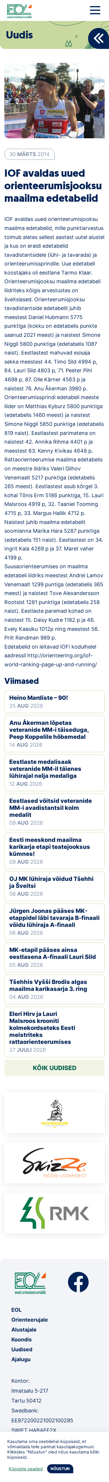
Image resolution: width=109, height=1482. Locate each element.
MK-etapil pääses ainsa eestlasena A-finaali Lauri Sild (52, 953)
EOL (16, 1310)
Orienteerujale (29, 1320)
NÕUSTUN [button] (60, 1468)
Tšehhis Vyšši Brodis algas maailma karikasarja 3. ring (48, 985)
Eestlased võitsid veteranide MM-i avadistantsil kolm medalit (50, 807)
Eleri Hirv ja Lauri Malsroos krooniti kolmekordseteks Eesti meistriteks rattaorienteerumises (42, 1027)
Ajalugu (21, 1359)
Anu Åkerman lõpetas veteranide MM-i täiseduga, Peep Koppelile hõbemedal (49, 729)
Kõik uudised (54, 1068)
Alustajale (24, 1330)
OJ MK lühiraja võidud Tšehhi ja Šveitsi (51, 882)
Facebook (78, 1282)
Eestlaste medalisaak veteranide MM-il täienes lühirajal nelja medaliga (45, 768)
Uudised (21, 1349)
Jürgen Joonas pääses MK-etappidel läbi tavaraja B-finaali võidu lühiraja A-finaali (54, 917)
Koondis (21, 1339)
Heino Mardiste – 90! (38, 697)
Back (98, 38)
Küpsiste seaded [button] (26, 1469)
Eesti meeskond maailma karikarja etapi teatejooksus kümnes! (49, 846)
